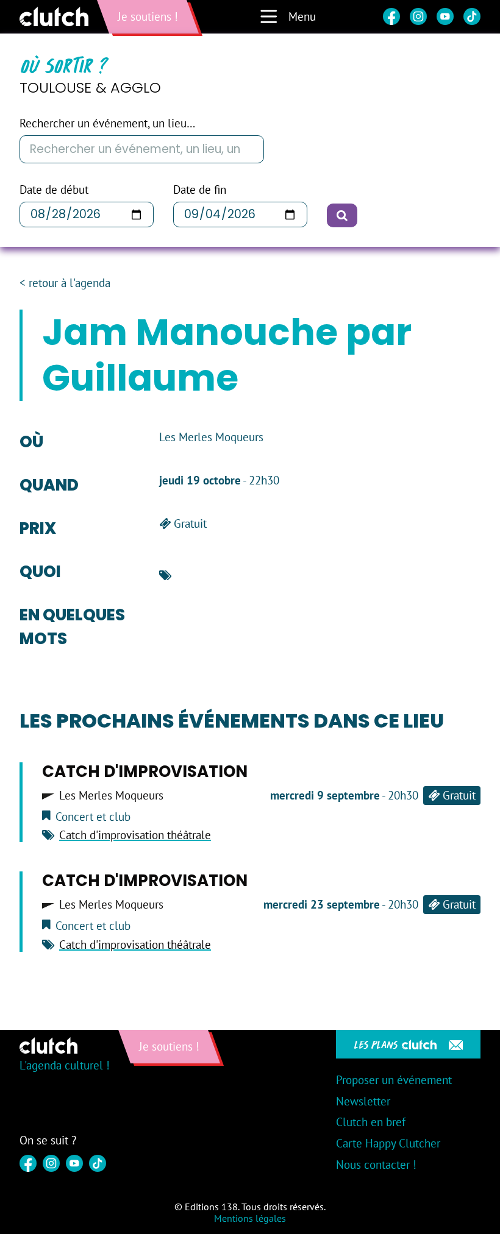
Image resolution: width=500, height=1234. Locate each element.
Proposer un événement (394, 1080)
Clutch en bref (370, 1122)
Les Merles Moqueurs (111, 796)
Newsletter (363, 1101)
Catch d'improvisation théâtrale (135, 835)
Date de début (54, 190)
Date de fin (199, 190)
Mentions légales (250, 1218)
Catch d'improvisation (145, 771)
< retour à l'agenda (65, 283)
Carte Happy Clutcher (388, 1143)
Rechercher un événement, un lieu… (107, 123)
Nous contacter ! (376, 1164)
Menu (302, 16)
